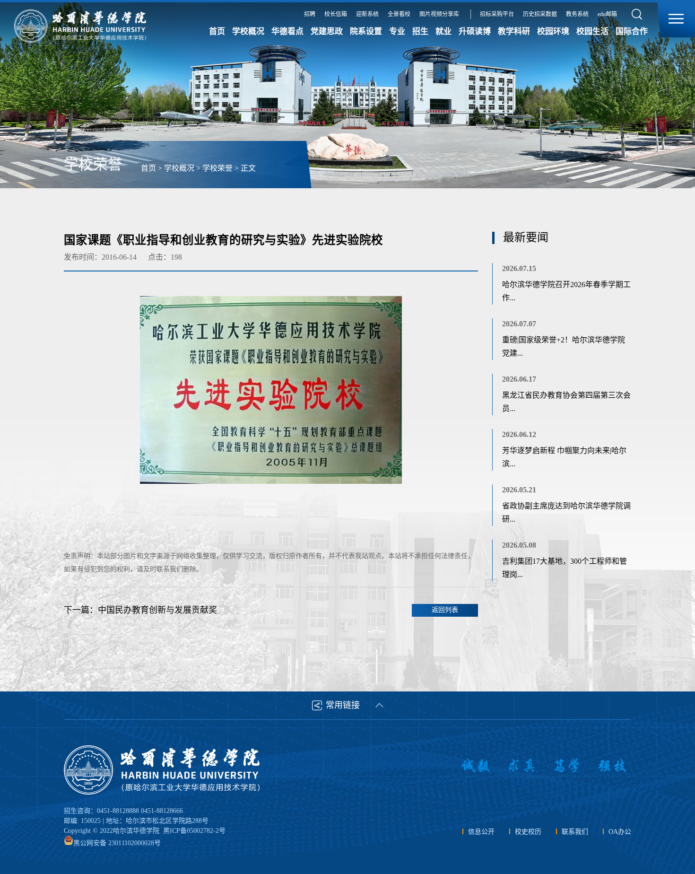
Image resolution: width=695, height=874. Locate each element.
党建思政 (327, 31)
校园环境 (553, 31)
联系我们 (575, 831)
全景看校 (399, 14)
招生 (420, 31)
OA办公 (619, 831)
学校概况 (248, 31)
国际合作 (632, 31)
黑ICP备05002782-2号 (194, 830)
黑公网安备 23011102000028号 (117, 843)
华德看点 (287, 31)
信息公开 (481, 831)
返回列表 (445, 609)
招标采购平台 (497, 14)
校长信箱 (335, 14)
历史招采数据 (540, 14)
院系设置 (366, 31)
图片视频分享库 (439, 14)
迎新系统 (367, 14)
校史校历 (528, 831)
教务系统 (577, 14)
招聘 (309, 14)
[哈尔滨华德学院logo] (163, 770)
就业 (443, 31)
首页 (217, 31)
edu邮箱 (607, 14)
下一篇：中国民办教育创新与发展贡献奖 (140, 610)
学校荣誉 (217, 168)
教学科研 (514, 31)
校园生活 (592, 31)
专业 (397, 31)
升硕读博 (475, 31)
